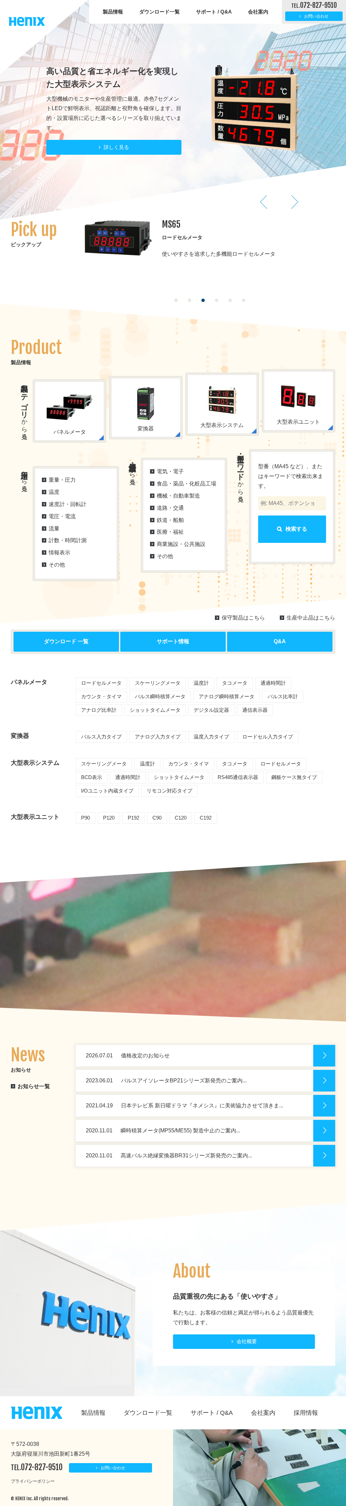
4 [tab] (216, 300)
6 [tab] (243, 300)
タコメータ (234, 683)
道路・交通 (170, 508)
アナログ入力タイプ (157, 736)
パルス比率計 (283, 696)
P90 (85, 818)
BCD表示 (91, 777)
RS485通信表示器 (238, 777)
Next (294, 202)
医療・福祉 (170, 532)
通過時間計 (273, 683)
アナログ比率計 (99, 710)
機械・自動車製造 (178, 496)
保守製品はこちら (243, 618)
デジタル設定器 (211, 710)
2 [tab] (189, 300)
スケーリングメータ (157, 683)
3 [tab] (203, 300)
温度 (54, 492)
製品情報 (113, 12)
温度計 (201, 683)
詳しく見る (116, 124)
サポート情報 (173, 641)
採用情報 (306, 1412)
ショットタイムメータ (155, 710)
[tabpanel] (209, 244)
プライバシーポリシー (33, 1481)
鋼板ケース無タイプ (294, 777)
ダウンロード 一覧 (66, 641)
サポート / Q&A (214, 12)
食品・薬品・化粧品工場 (186, 483)
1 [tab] (176, 300)
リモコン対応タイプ (169, 791)
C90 (157, 818)
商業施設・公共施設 (181, 544)
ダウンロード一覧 (159, 12)
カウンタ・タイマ (101, 696)
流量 (54, 528)
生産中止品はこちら (311, 618)
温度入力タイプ (211, 736)
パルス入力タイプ (101, 736)
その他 (57, 565)
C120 (181, 818)
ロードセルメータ (101, 683)
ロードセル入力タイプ (267, 736)
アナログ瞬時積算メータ (226, 696)
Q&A (280, 641)
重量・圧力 (62, 480)
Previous (263, 202)
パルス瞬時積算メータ (160, 696)
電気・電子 (170, 471)
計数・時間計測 (67, 540)
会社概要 (247, 1341)
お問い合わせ (316, 16)
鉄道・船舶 (170, 520)
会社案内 (258, 12)
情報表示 (59, 552)
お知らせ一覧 (34, 1086)
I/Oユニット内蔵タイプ (107, 791)
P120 (109, 818)
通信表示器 (255, 710)
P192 (133, 818)
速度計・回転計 (67, 504)
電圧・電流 (62, 516)
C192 (206, 818)
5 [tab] (230, 300)
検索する (296, 529)
